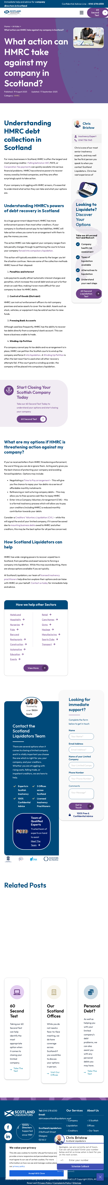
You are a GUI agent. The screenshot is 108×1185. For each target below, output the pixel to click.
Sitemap (77, 1182)
